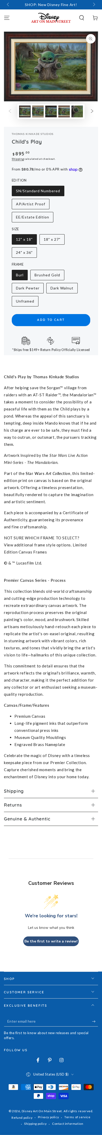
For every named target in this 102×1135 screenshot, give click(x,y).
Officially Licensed (75, 350)
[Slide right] (93, 4)
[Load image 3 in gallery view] (51, 111)
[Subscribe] (95, 1021)
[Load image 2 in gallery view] (38, 111)
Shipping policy (35, 1124)
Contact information (67, 1124)
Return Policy (50, 350)
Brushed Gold (47, 276)
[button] (81, 17)
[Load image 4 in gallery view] (64, 111)
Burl (22, 276)
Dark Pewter (27, 289)
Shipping (18, 158)
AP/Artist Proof (30, 205)
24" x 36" (26, 254)
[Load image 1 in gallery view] (25, 111)
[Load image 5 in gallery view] (77, 111)
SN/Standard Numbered (38, 192)
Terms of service (77, 1117)
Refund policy (22, 1118)
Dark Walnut (61, 289)
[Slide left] (8, 4)
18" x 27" (53, 241)
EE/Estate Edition (32, 218)
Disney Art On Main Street (42, 1111)
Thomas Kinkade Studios (33, 133)
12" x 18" (26, 241)
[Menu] (7, 17)
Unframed (26, 302)
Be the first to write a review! (51, 941)
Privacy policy (48, 1117)
